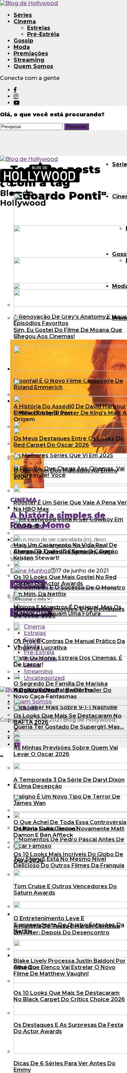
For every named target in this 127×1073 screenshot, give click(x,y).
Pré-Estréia (43, 34)
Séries (23, 15)
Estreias (38, 28)
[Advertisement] (63, 273)
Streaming (29, 60)
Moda (22, 47)
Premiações (31, 53)
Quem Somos (33, 66)
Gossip (23, 40)
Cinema (25, 21)
